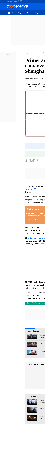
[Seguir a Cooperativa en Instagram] (21, 1)
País (13, 13)
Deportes (30, 13)
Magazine (21, 13)
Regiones (38, 13)
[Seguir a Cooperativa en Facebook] (15, 1)
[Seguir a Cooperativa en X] (18, 1)
